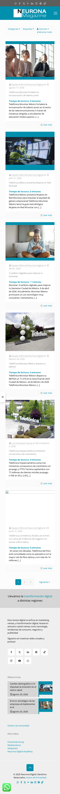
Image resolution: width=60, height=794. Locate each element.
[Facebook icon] (19, 3)
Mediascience (14, 745)
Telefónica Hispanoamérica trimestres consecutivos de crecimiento (27, 452)
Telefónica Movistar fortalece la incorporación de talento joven (24, 94)
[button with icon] (11, 652)
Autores (43, 28)
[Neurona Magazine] (30, 13)
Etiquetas (27, 28)
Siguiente (43, 582)
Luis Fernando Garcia (22, 443)
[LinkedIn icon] (32, 3)
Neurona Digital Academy (20, 751)
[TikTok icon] (45, 3)
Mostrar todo (45, 32)
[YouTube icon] (28, 3)
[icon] (40, 3)
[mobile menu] (55, 13)
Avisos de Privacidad (36, 777)
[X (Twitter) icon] (24, 3)
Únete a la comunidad (18, 725)
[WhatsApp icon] (15, 3)
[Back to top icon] (30, 767)
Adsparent (13, 748)
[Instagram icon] (36, 3)
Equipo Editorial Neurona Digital (27, 84)
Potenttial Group (16, 741)
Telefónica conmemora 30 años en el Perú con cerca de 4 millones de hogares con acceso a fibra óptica (29, 538)
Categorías (13, 28)
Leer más (47, 124)
